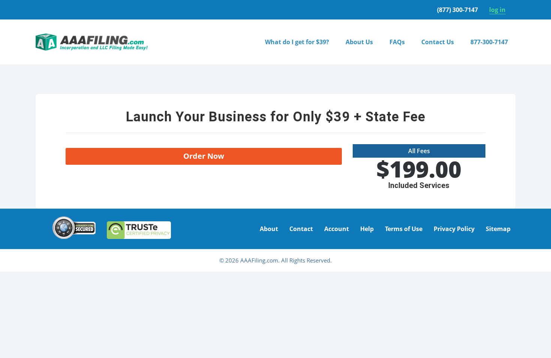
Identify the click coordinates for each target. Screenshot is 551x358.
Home (44, 83)
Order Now (203, 156)
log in (497, 10)
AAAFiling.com (92, 42)
